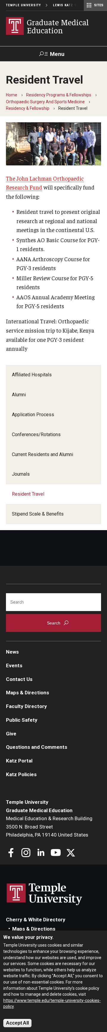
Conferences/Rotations (36, 434)
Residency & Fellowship (27, 108)
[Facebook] (11, 853)
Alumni (19, 394)
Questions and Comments (36, 747)
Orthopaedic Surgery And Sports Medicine (45, 101)
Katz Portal (19, 761)
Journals (21, 474)
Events (14, 665)
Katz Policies (21, 774)
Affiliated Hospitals (32, 375)
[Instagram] (26, 853)
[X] (70, 853)
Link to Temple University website (44, 894)
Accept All (17, 1022)
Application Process (33, 414)
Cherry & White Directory (35, 920)
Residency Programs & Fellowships (58, 95)
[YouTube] (56, 853)
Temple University (23, 5)
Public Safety (21, 720)
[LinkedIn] (41, 853)
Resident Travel (28, 494)
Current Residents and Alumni (42, 454)
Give (11, 734)
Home (11, 95)
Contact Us (19, 679)
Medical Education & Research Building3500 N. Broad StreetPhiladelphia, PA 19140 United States (49, 826)
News (12, 652)
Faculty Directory (26, 706)
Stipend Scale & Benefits (38, 514)
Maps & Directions (27, 693)
